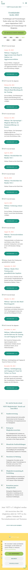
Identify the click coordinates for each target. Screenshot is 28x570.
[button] (23, 3)
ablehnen (14, 558)
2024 (8, 40)
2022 (17, 37)
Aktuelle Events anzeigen (15, 32)
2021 (11, 37)
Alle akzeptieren (14, 553)
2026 (20, 40)
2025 (14, 40)
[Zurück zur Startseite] (3, 3)
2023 (23, 37)
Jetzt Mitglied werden (14, 525)
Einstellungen (14, 563)
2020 (5, 37)
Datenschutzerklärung (10, 549)
